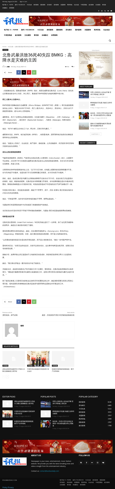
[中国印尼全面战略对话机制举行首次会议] (38, 359)
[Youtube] (111, 11)
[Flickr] (92, 462)
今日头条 (10, 47)
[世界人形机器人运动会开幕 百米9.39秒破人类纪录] (84, 94)
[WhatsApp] (34, 72)
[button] (110, 40)
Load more (94, 134)
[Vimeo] (108, 11)
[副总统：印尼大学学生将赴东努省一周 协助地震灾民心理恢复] (84, 115)
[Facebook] (98, 11)
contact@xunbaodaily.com (49, 471)
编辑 (8, 66)
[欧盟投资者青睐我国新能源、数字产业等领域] (63, 359)
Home (4, 47)
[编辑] (3, 67)
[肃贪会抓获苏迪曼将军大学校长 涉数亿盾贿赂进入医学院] (13, 359)
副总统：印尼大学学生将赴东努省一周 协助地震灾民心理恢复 (63, 423)
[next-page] (7, 376)
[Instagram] (102, 11)
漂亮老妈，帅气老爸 (10, 315)
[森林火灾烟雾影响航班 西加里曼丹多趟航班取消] (84, 126)
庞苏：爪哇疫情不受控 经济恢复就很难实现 (58, 315)
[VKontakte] (103, 462)
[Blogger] (81, 462)
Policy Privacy (8, 487)
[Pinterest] (29, 72)
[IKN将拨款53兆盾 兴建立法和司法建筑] (84, 105)
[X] (105, 11)
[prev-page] (3, 376)
